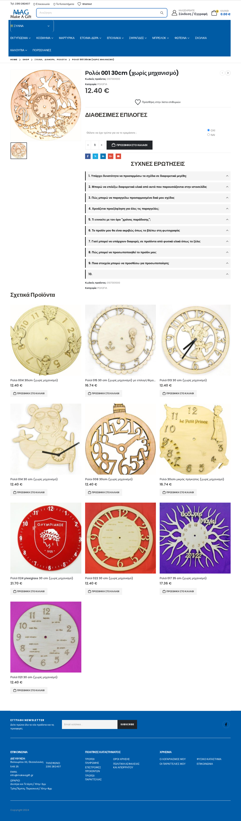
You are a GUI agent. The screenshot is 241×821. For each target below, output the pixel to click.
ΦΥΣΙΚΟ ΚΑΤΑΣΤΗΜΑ (209, 759)
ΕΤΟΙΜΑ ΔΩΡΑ (89, 38)
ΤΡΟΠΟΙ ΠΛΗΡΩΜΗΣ (92, 761)
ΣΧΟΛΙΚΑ (201, 38)
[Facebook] (226, 724)
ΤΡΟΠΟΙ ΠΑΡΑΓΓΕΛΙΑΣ (93, 777)
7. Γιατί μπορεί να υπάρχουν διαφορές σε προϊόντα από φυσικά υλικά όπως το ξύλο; (144, 241)
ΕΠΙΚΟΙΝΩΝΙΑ (205, 764)
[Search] (162, 12)
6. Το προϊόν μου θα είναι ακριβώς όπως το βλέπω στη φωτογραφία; (134, 230)
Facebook (88, 156)
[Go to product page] (45, 340)
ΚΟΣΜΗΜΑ (43, 38)
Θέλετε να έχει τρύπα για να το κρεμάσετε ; (112, 133)
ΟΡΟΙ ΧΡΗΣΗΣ (121, 759)
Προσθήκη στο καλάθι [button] (30, 393)
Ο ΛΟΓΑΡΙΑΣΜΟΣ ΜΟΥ (173, 759)
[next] (228, 73)
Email (118, 156)
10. (90, 274)
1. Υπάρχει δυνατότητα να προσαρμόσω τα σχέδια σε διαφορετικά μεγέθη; (137, 176)
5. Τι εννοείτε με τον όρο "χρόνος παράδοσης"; (119, 219)
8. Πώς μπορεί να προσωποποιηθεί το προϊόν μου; (122, 252)
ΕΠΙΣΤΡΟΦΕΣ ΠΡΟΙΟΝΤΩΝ (93, 769)
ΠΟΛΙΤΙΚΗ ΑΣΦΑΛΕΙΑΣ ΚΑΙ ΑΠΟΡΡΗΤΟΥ (126, 765)
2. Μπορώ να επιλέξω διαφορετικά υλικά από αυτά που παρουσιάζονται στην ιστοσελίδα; (147, 187)
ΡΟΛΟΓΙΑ (102, 84)
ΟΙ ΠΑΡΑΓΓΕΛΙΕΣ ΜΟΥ (173, 764)
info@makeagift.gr (21, 775)
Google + (110, 156)
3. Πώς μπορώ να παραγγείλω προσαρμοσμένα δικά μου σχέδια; (131, 198)
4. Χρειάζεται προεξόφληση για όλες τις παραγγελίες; (123, 209)
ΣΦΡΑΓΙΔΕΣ (136, 38)
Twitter (95, 156)
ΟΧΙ (213, 130)
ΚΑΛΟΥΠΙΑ (17, 50)
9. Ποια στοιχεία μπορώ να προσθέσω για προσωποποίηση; (128, 263)
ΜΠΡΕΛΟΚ (159, 38)
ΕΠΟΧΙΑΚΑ (114, 38)
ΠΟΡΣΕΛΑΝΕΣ (42, 50)
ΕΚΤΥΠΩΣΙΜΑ (19, 38)
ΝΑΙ (213, 135)
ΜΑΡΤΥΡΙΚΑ (67, 38)
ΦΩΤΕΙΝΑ (181, 38)
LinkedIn (103, 156)
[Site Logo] (20, 14)
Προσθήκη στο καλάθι (132, 145)
